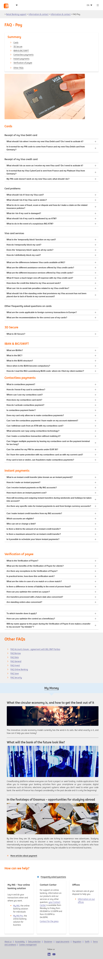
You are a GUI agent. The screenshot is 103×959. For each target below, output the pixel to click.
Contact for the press (49, 921)
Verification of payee (22, 62)
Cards (15, 42)
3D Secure (17, 46)
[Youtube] (54, 954)
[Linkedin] (49, 954)
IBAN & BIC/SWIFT (21, 50)
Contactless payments (23, 54)
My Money (51, 688)
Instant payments (21, 58)
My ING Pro (18, 915)
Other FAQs (18, 67)
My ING (16, 905)
